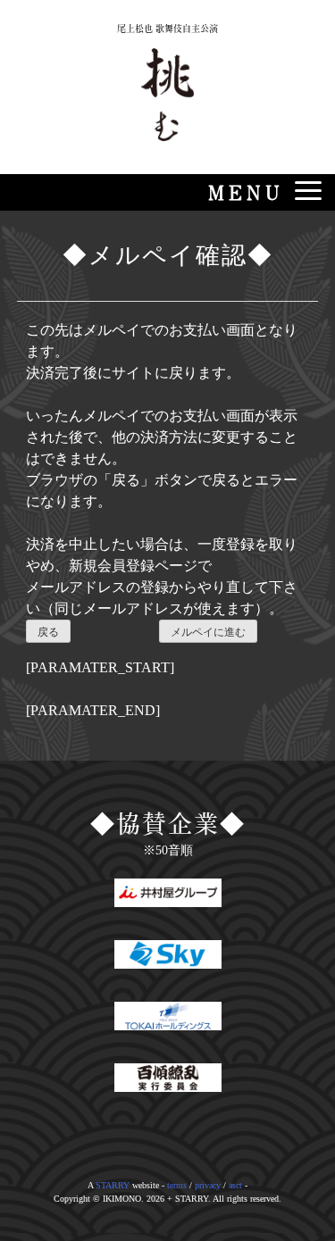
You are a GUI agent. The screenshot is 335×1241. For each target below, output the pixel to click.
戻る (48, 632)
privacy (208, 1185)
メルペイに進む (208, 632)
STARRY (113, 1185)
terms (177, 1185)
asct (235, 1185)
